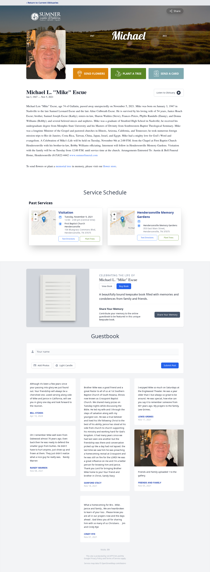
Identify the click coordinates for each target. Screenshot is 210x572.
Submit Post (170, 365)
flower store (109, 166)
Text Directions (68, 239)
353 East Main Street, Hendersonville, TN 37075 (156, 230)
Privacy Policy (96, 558)
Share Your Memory (167, 314)
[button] (44, 219)
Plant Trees (90, 239)
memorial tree (63, 166)
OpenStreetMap (108, 563)
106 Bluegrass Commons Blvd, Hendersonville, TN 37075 (80, 231)
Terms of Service (113, 558)
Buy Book (124, 286)
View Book (107, 286)
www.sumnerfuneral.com (83, 155)
